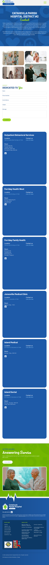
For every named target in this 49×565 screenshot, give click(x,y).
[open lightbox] (8, 545)
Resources (7, 531)
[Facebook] (12, 512)
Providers (7, 528)
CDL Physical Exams (38, 536)
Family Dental (38, 524)
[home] (7, 1)
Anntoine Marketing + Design (14, 557)
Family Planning (27, 527)
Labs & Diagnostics (37, 530)
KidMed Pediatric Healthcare (27, 530)
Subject (4, 104)
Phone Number (5, 95)
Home (6, 524)
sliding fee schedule (22, 515)
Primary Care (38, 532)
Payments (7, 533)
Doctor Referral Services (27, 538)
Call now (7, 462)
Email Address (5, 100)
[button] (45, 2)
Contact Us (7, 534)
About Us (7, 526)
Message (4, 109)
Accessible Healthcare (25, 536)
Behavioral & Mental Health (26, 525)
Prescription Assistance (26, 533)
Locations (7, 529)
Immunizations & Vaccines (39, 528)
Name (3, 91)
